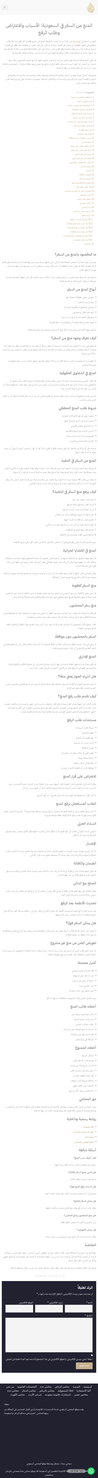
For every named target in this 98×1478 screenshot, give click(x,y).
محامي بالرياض (46, 1390)
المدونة (76, 1386)
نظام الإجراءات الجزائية (83, 1132)
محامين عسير (81, 1394)
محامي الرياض (62, 1386)
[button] (91, 1471)
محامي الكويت (17, 1394)
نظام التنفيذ (88, 1127)
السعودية (77, 41)
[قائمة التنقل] (4, 7)
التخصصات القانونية (27, 1386)
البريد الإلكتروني (55, 1303)
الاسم (89, 1303)
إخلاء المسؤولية (65, 1390)
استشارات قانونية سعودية (58, 1394)
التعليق (89, 1316)
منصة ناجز (89, 1137)
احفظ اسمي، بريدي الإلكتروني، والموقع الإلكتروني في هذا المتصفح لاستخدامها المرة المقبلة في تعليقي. (49, 1359)
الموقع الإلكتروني (26, 1303)
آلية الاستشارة (84, 1390)
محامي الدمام (29, 1390)
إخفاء (80, 92)
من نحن (10, 1386)
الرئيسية (88, 1386)
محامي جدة (46, 1386)
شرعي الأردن (35, 1394)
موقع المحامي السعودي (84, 1142)
